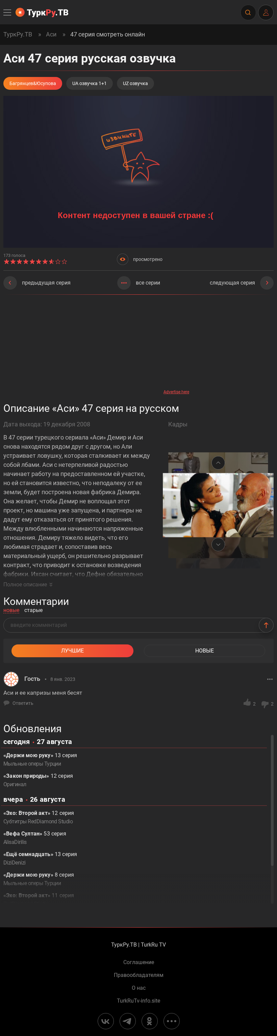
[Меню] (8, 12)
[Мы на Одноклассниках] (150, 1021)
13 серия (40, 759)
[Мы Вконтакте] (106, 1021)
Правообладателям (138, 975)
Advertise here (176, 392)
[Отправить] (266, 625)
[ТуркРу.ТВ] (42, 12)
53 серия (34, 837)
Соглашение (138, 962)
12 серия (38, 780)
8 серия (38, 879)
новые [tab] (11, 610)
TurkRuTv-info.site (138, 1001)
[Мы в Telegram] (128, 1021)
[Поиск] (248, 12)
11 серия (38, 899)
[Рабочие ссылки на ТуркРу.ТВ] (171, 1021)
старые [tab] (33, 610)
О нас (139, 988)
